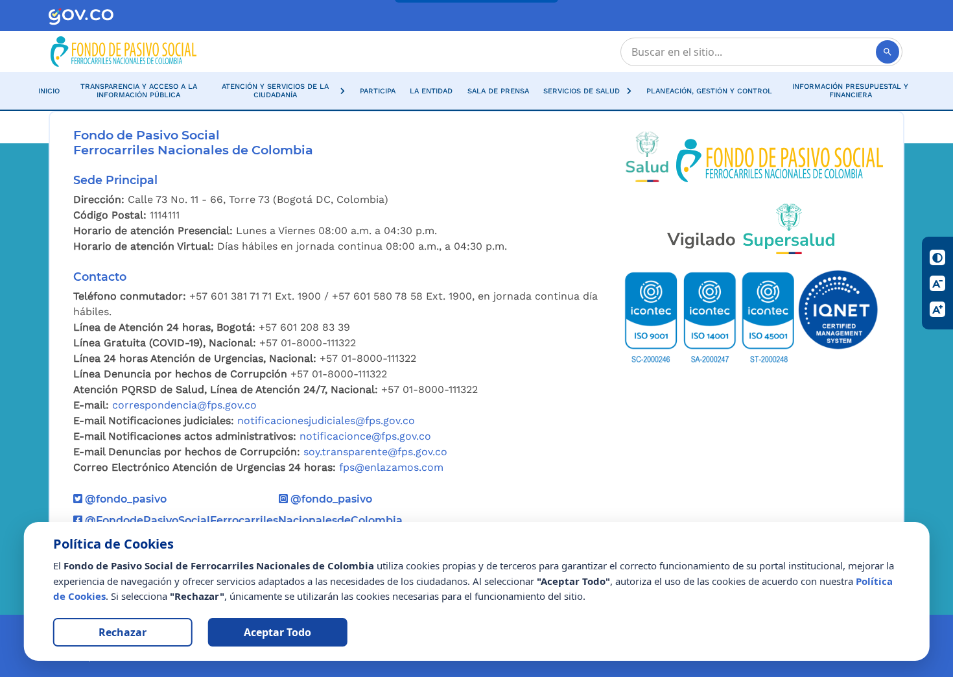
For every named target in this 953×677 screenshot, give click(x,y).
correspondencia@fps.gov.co (184, 405)
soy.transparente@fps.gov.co (375, 451)
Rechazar (123, 632)
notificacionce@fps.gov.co (365, 436)
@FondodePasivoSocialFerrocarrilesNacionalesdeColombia (242, 520)
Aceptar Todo (277, 632)
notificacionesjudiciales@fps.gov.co (326, 420)
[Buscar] (887, 52)
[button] (281, 91)
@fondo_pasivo (124, 499)
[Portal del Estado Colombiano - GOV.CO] (80, 15)
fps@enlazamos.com (391, 467)
